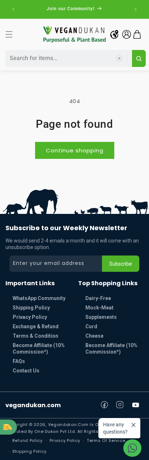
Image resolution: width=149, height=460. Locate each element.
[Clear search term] (119, 58)
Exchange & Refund (36, 326)
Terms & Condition (35, 336)
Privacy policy (65, 440)
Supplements (101, 317)
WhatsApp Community (39, 298)
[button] (9, 34)
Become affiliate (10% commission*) (111, 348)
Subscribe (120, 264)
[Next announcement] (136, 9)
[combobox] (67, 58)
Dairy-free (98, 298)
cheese (94, 336)
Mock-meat (99, 308)
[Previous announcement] (13, 9)
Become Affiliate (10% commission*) (39, 348)
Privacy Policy (30, 317)
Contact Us (26, 371)
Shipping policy (29, 451)
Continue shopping (74, 150)
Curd (91, 326)
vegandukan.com (33, 405)
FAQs (19, 361)
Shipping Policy (31, 308)
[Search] (139, 58)
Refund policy (27, 440)
